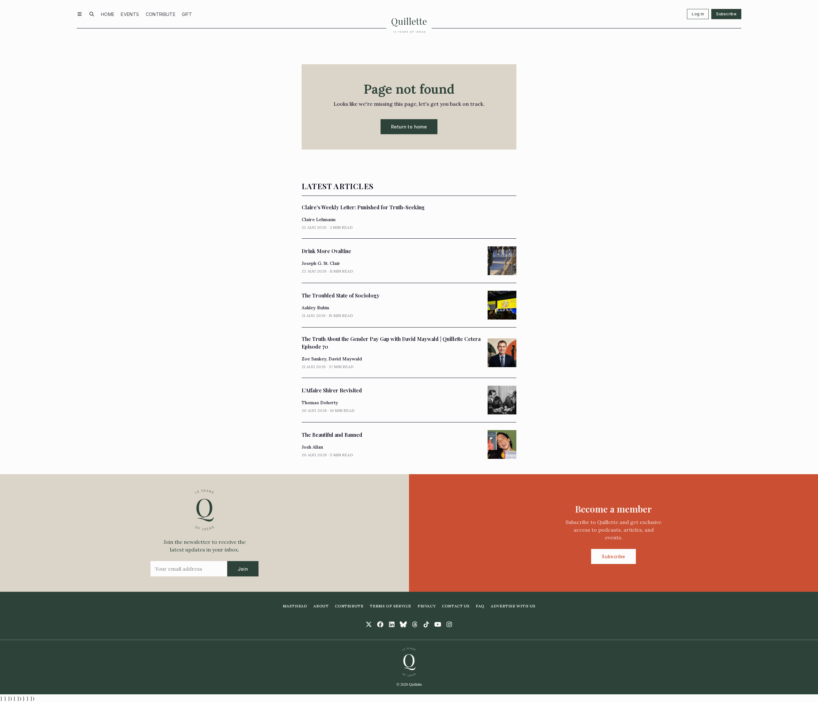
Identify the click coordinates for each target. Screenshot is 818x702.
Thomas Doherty (320, 402)
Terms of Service (390, 606)
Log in (698, 14)
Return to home (409, 126)
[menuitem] (107, 14)
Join (243, 569)
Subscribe (726, 14)
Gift (187, 14)
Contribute (161, 14)
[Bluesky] (403, 624)
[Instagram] (449, 624)
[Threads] (415, 624)
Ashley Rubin (315, 308)
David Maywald (345, 359)
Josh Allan (312, 447)
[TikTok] (426, 624)
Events (130, 14)
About (320, 606)
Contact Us (455, 606)
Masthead (295, 606)
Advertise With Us (513, 606)
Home (107, 14)
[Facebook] (380, 624)
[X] (369, 624)
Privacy (427, 606)
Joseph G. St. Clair (321, 263)
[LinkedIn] (392, 624)
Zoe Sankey (314, 359)
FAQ (480, 606)
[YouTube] (438, 624)
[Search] (92, 14)
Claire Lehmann (319, 219)
